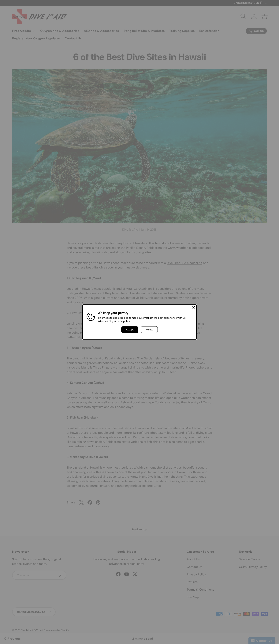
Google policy (122, 321)
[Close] (193, 307)
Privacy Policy (105, 321)
